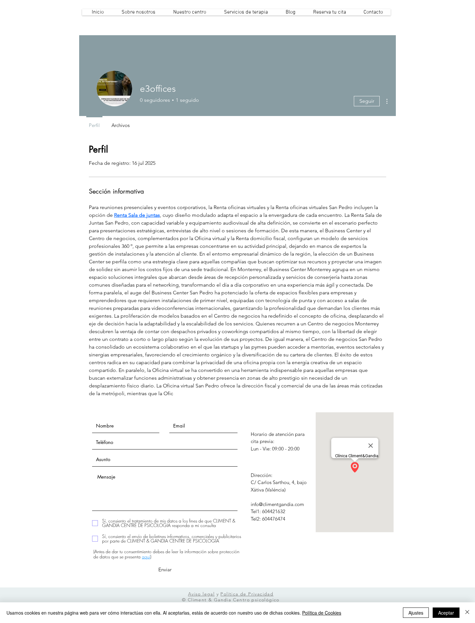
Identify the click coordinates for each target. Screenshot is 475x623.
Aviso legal (201, 594)
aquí (146, 557)
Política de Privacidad (246, 594)
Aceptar (446, 612)
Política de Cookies (321, 612)
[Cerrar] (467, 612)
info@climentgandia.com (277, 504)
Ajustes (415, 612)
